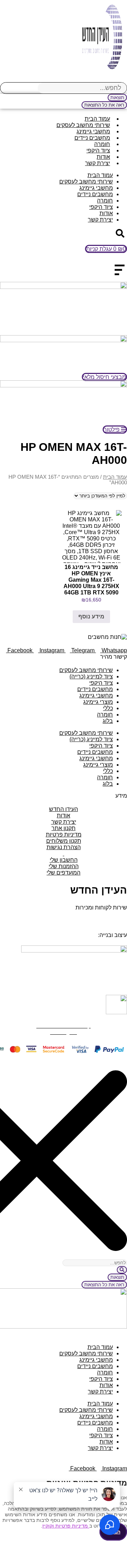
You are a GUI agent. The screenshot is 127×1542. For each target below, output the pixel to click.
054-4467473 (91, 918)
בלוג (108, 721)
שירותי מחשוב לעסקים (83, 125)
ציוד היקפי (98, 150)
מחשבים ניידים (92, 138)
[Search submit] (122, 1270)
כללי (108, 708)
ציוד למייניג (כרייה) (91, 676)
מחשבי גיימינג (93, 131)
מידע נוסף (91, 616)
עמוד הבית (97, 119)
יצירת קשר (97, 163)
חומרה (102, 144)
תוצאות (117, 97)
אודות (103, 157)
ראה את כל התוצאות (104, 105)
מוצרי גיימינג (98, 702)
